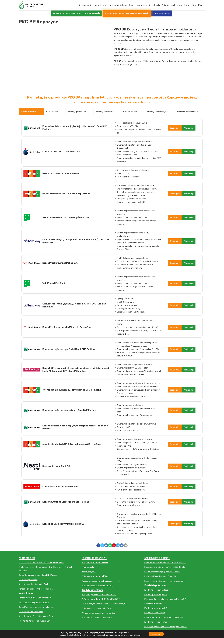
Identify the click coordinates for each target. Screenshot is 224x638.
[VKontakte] (122, 545)
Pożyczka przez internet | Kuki (95, 562)
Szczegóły (175, 128)
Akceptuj (156, 634)
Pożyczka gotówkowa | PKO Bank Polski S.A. (101, 599)
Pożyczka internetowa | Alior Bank (96, 608)
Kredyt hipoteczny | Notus (155, 594)
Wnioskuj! (189, 128)
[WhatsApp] (110, 545)
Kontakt (201, 5)
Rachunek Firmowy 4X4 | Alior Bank (34, 602)
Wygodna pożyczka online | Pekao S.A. (98, 613)
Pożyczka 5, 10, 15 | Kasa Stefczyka (97, 617)
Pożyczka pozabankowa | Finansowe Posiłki (101, 581)
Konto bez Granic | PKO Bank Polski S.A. (36, 589)
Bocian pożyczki (89, 571)
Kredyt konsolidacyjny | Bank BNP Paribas (162, 571)
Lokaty (187, 5)
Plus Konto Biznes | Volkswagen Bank (35, 621)
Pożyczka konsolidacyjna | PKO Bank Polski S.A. (165, 562)
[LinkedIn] (106, 545)
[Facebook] (98, 545)
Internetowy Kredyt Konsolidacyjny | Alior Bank (164, 581)
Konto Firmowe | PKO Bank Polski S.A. (35, 598)
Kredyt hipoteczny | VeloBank (157, 590)
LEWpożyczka (88, 567)
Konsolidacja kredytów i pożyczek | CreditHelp (164, 567)
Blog (194, 5)
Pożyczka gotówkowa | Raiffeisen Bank (99, 594)
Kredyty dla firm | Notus (154, 612)
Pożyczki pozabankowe (172, 5)
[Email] (126, 545)
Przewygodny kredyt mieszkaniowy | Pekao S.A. (165, 599)
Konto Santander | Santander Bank (33, 584)
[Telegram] (118, 545)
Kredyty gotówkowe (118, 5)
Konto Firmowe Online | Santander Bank (36, 616)
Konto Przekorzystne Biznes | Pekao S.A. (36, 607)
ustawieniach (135, 635)
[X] (102, 545)
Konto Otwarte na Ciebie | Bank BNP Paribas (38, 575)
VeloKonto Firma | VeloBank (31, 611)
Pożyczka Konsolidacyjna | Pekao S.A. (160, 576)
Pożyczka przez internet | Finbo (95, 576)
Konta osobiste (85, 5)
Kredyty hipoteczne (138, 5)
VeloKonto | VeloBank (28, 579)
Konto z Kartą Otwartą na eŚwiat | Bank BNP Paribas (41, 562)
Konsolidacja (154, 5)
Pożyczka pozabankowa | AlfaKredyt (98, 585)
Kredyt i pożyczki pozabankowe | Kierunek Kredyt (103, 603)
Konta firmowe (100, 5)
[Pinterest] (114, 545)
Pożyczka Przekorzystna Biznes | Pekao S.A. (163, 617)
